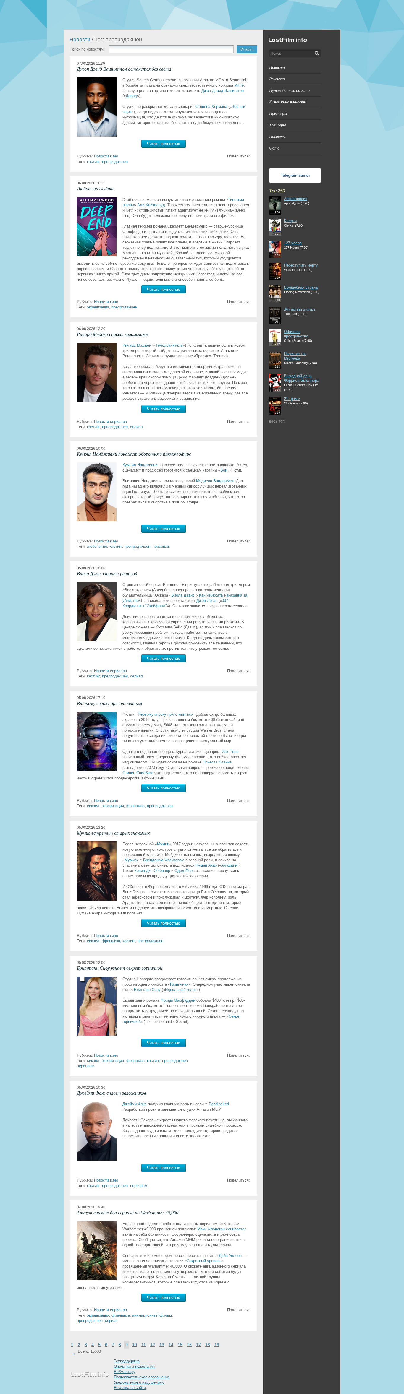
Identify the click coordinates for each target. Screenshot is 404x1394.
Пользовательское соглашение (142, 1377)
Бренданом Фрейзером (163, 860)
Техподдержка (127, 1361)
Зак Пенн (230, 751)
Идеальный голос (181, 989)
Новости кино (106, 156)
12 (152, 1344)
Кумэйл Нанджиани (139, 465)
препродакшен (115, 161)
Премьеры (278, 113)
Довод (131, 96)
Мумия (131, 860)
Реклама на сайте (130, 1387)
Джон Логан (206, 600)
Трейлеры (277, 125)
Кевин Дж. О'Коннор (152, 870)
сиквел (93, 806)
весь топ (277, 421)
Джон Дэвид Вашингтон (222, 90)
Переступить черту (301, 265)
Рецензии (277, 79)
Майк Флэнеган (211, 1229)
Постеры (277, 136)
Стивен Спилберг (137, 773)
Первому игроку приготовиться (165, 714)
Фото (274, 148)
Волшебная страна (301, 287)
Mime (239, 85)
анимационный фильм (152, 1315)
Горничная (179, 984)
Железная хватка (299, 309)
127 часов (293, 243)
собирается (236, 1229)
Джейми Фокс (134, 1104)
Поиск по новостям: (87, 49)
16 (189, 1344)
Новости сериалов (110, 421)
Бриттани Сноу (147, 989)
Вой (223, 470)
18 (207, 1344)
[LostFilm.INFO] (202, 15)
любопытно (97, 546)
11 (143, 1344)
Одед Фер (183, 870)
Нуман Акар (206, 865)
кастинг (93, 161)
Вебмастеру (124, 1371)
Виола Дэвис (183, 595)
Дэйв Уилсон (230, 1255)
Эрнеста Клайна (217, 762)
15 (180, 1344)
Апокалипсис (295, 198)
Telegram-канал (295, 175)
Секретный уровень (204, 1261)
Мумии (163, 844)
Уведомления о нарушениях (139, 1382)
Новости (80, 39)
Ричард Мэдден (136, 345)
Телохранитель (169, 345)
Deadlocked (219, 1104)
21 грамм (292, 399)
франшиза (135, 806)
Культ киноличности (287, 102)
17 (198, 1344)
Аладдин (229, 865)
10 (134, 1344)
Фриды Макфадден (178, 1000)
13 (161, 1344)
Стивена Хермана (211, 106)
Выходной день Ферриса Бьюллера (301, 378)
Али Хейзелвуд (151, 205)
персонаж (161, 546)
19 (216, 1344)
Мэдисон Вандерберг (215, 481)
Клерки (290, 221)
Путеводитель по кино (289, 90)
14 (171, 1344)
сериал (136, 427)
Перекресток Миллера (295, 356)
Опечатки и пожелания (134, 1366)
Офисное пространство (296, 333)
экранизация (98, 307)
